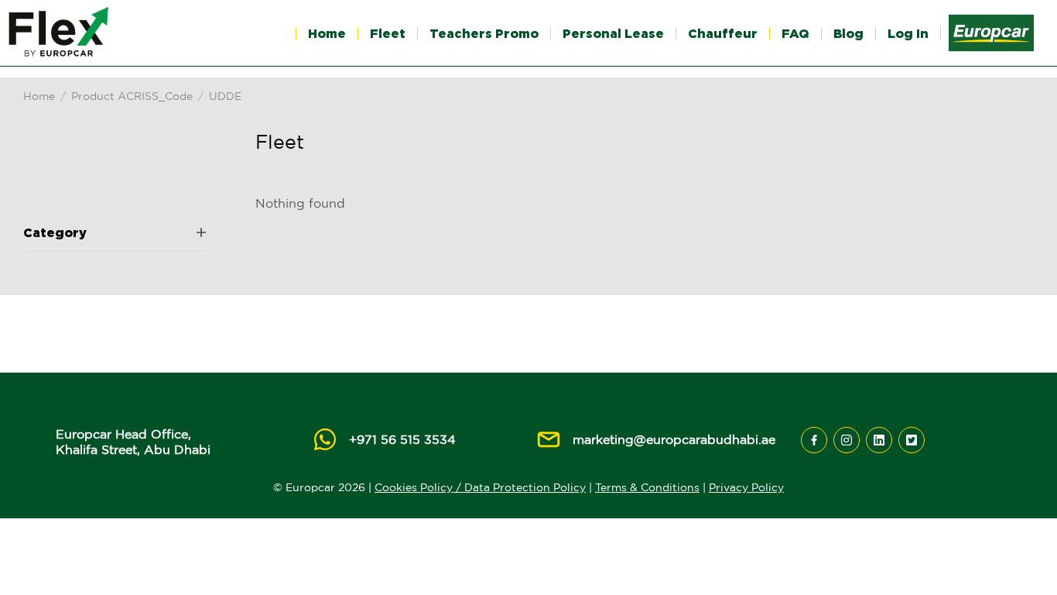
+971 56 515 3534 (402, 439)
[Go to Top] (1023, 560)
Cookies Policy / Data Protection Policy (480, 487)
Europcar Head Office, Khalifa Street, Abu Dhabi (133, 441)
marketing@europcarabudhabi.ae (674, 439)
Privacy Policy (746, 487)
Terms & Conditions (647, 487)
